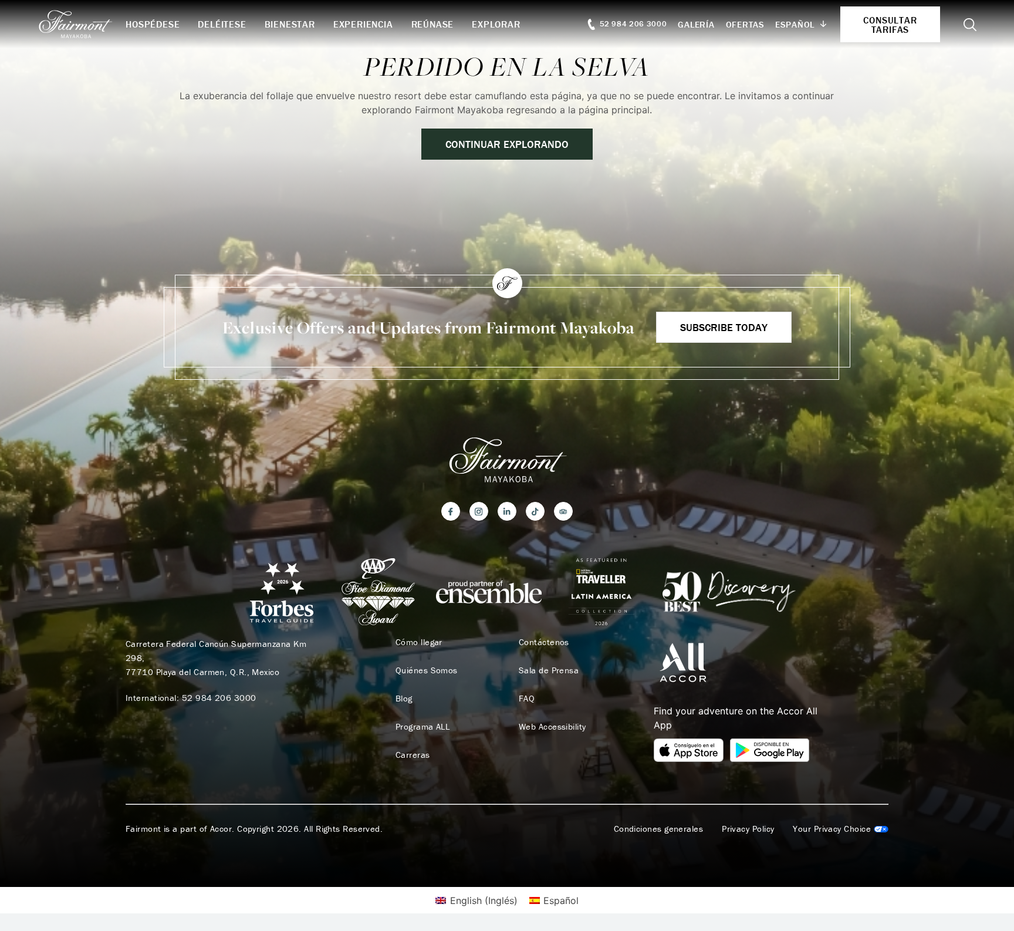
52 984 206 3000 (219, 697)
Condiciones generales (658, 829)
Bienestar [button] (290, 24)
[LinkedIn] (507, 511)
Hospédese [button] (153, 24)
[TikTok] (535, 511)
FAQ (527, 698)
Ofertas (745, 24)
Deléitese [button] (222, 24)
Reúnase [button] (432, 24)
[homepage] (82, 24)
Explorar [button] (496, 24)
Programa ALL (422, 726)
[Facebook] (450, 511)
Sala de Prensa (549, 670)
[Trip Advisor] (563, 511)
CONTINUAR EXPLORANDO (507, 144)
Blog (404, 698)
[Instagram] (478, 511)
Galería (696, 24)
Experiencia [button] (363, 24)
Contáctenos (544, 642)
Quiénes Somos (427, 670)
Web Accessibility (552, 726)
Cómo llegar (419, 642)
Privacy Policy (748, 829)
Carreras (413, 755)
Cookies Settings (840, 829)
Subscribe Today (724, 327)
